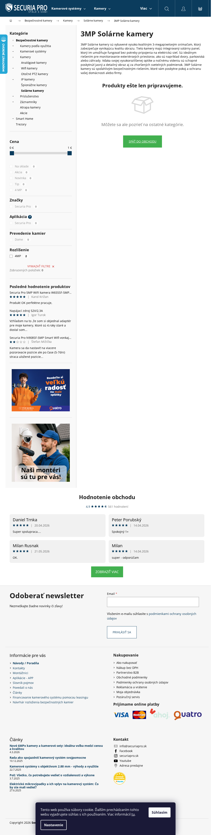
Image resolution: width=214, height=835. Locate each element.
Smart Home (24, 119)
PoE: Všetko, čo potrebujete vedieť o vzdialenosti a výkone (52, 775)
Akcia (21, 172)
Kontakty (19, 668)
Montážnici (20, 673)
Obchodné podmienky (131, 677)
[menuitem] (68, 8)
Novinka (23, 178)
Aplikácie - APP (23, 678)
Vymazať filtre (38, 266)
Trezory (21, 124)
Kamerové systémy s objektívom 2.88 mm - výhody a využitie (54, 766)
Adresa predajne (131, 765)
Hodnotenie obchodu (107, 497)
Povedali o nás (23, 688)
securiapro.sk (129, 756)
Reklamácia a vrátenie (131, 687)
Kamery (25, 57)
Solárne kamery (32, 91)
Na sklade (24, 166)
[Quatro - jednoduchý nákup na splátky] (41, 390)
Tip (19, 184)
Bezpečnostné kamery (32, 40)
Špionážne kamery (34, 85)
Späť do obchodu (142, 141)
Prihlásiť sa (122, 632)
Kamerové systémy (33, 51)
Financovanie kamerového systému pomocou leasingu (50, 697)
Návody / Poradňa (26, 663)
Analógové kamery (34, 63)
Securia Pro (26, 206)
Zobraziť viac (107, 572)
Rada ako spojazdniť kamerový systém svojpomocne (48, 757)
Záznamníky (28, 102)
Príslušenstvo (29, 96)
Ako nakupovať (126, 663)
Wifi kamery (29, 68)
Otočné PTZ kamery (34, 74)
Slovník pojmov (23, 683)
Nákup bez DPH (127, 668)
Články (17, 693)
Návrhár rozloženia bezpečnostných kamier (43, 702)
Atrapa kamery (30, 107)
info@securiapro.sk (133, 746)
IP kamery (28, 79)
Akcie (23, 113)
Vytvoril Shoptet (193, 823)
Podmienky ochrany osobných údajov (142, 682)
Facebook (126, 751)
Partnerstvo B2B (127, 672)
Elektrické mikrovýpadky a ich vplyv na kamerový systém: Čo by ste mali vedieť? (54, 785)
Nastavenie (53, 825)
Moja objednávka (128, 692)
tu (133, 814)
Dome (22, 239)
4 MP (21, 190)
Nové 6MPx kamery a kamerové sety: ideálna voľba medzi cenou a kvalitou (56, 747)
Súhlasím (159, 812)
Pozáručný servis (128, 697)
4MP (21, 256)
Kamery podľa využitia (35, 46)
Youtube (125, 761)
